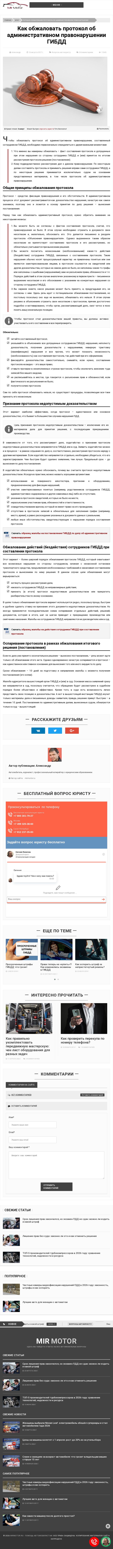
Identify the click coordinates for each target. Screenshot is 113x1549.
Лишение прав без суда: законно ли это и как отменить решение (60, 1236)
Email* (12, 1132)
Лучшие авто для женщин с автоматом (45, 1302)
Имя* (11, 1117)
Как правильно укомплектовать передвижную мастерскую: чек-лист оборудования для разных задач (28, 1046)
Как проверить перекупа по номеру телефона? (82, 1040)
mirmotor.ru (30, 778)
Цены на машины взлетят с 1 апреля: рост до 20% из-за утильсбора (61, 1439)
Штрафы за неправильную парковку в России (90, 965)
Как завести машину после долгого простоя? (48, 1516)
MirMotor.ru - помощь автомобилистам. (31, 1536)
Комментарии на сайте (22, 1085)
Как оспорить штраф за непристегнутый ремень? (55, 965)
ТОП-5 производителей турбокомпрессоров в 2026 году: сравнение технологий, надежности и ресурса (61, 1254)
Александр (16, 52)
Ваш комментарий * (19, 1147)
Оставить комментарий (92, 1095)
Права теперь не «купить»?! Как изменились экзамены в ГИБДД (21, 967)
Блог (17, 20)
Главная (7, 20)
